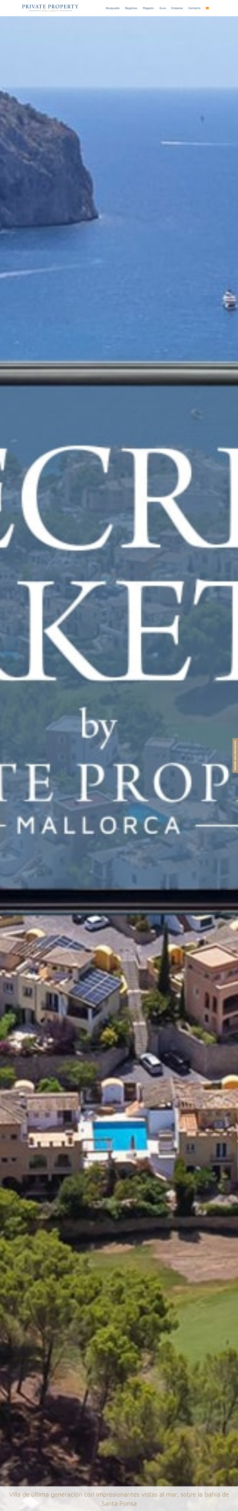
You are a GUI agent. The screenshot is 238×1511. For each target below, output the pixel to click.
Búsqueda (112, 8)
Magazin (148, 8)
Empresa (177, 8)
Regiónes (131, 8)
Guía (162, 8)
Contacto (194, 8)
